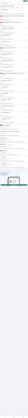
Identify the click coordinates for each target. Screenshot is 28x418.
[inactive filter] (1, 7)
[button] (14, 178)
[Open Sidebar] (1, 1)
